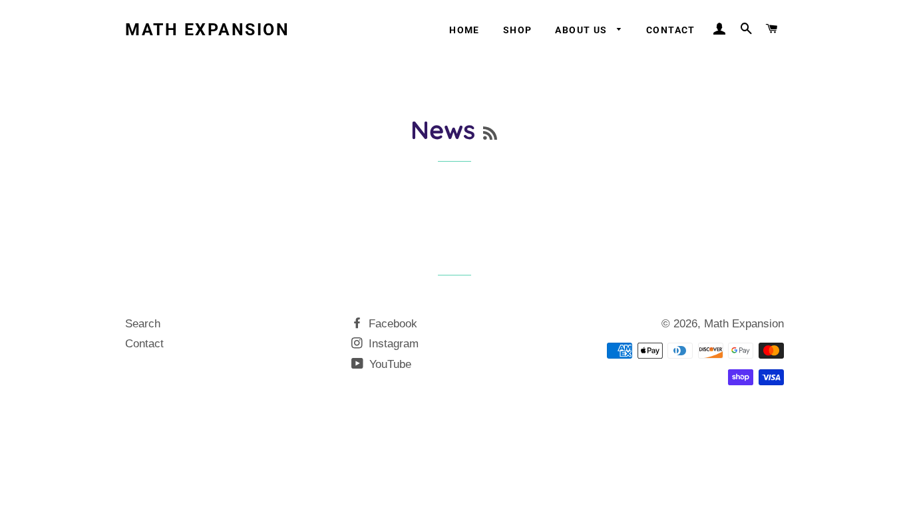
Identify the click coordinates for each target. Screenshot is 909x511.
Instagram (392, 343)
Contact (670, 30)
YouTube (388, 364)
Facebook (391, 323)
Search (142, 323)
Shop (517, 30)
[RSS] (490, 133)
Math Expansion (207, 29)
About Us (582, 30)
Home (464, 30)
